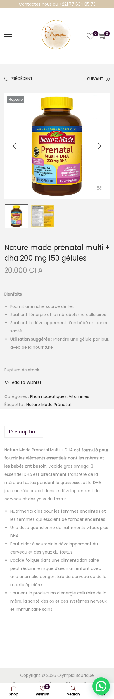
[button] (23, 382)
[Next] (99, 146)
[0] (90, 36)
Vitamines (79, 396)
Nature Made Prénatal (48, 404)
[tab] (57, 432)
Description (24, 431)
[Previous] (14, 146)
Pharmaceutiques (48, 396)
